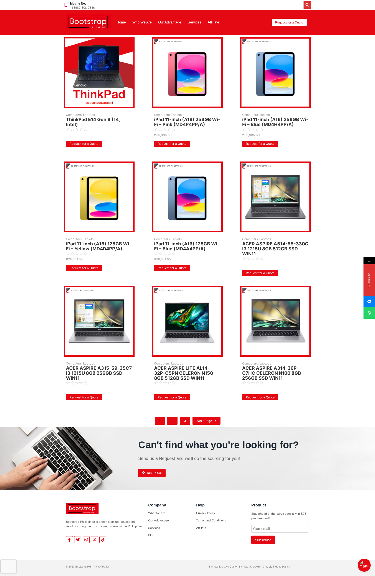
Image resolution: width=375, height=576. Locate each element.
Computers (74, 115)
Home (121, 22)
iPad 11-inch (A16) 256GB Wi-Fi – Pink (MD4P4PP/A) (187, 122)
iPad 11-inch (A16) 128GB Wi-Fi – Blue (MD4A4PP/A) (186, 246)
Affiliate (213, 22)
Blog (151, 535)
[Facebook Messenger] (369, 301)
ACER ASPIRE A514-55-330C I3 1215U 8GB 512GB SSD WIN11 (275, 248)
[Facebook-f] (69, 539)
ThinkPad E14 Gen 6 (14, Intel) (93, 122)
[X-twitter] (94, 539)
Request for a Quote (84, 143)
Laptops (89, 115)
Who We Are (142, 22)
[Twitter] (77, 539)
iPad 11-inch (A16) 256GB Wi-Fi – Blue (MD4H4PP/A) (275, 122)
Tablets (176, 115)
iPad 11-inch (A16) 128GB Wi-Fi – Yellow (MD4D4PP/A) (98, 246)
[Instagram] (86, 539)
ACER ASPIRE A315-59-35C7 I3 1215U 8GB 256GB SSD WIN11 (99, 373)
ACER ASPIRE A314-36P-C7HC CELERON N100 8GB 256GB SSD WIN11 (271, 373)
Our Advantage (169, 22)
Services (194, 22)
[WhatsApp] (369, 313)
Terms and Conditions (211, 520)
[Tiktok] (102, 539)
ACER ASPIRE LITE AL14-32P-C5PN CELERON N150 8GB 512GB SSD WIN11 (183, 373)
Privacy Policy (205, 513)
